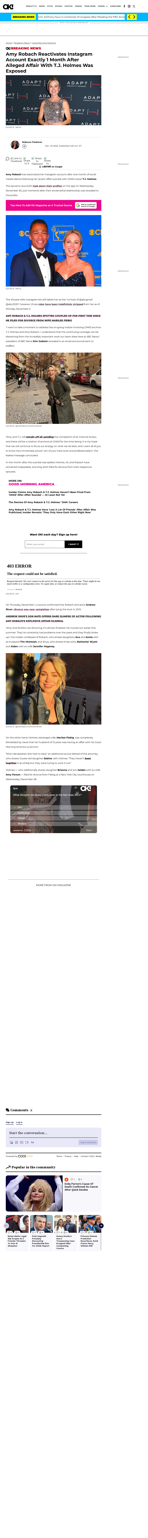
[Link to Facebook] (124, 6)
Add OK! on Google (52, 166)
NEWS (42, 6)
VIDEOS (78, 6)
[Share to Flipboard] (37, 158)
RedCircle (19, 589)
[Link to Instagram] (129, 6)
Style (50, 6)
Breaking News (22, 43)
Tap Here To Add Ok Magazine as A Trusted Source (41, 205)
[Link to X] (134, 6)
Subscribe (115, 6)
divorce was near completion (31, 609)
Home (9, 43)
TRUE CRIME (90, 6)
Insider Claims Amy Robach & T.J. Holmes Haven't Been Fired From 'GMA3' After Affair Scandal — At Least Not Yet (49, 493)
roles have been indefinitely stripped (60, 304)
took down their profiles (47, 186)
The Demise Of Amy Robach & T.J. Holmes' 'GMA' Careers (43, 502)
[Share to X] (27, 158)
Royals (58, 6)
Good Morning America (44, 43)
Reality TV (31, 6)
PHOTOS (69, 6)
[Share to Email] (47, 158)
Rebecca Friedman (32, 142)
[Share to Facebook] (16, 158)
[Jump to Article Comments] (7, 158)
